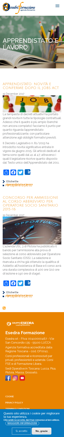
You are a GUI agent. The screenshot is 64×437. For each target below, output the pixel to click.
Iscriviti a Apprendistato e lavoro (4, 308)
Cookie (9, 396)
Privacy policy (14, 402)
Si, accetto (21, 431)
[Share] (27, 172)
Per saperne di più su (18, 185)
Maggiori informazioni (22, 423)
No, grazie (42, 431)
